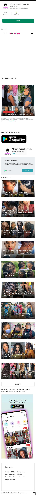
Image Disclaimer (10, 479)
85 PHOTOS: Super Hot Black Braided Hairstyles (17, 114)
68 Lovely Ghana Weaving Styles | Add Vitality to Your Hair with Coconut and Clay (17, 232)
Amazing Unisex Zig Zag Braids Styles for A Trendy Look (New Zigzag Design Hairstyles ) (17, 253)
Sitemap (19, 474)
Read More (13, 121)
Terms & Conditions (10, 477)
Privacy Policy (21, 471)
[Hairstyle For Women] (13, 34)
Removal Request (10, 474)
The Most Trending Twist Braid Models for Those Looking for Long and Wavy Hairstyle (17, 293)
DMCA (12, 471)
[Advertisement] (18, 57)
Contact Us (22, 477)
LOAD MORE (18, 384)
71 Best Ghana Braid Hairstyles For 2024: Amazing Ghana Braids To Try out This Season (17, 212)
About (7, 471)
